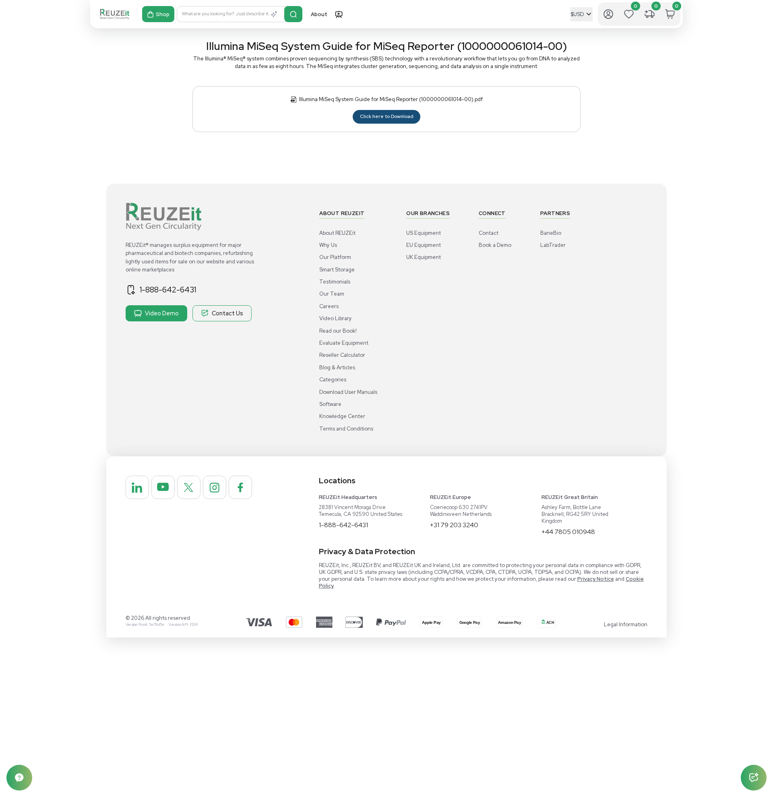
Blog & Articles (337, 367)
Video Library (335, 318)
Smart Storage (337, 269)
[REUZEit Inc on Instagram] (214, 487)
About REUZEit (337, 233)
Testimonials (334, 281)
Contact (488, 233)
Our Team (331, 293)
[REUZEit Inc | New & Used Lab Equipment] (114, 14)
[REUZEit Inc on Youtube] (163, 487)
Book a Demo (495, 245)
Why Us (328, 245)
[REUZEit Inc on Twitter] (188, 487)
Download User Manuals (348, 392)
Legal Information (625, 624)
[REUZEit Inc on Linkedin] (137, 487)
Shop (162, 14)
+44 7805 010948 (568, 532)
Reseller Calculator (342, 355)
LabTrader (553, 245)
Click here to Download (386, 116)
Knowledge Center (342, 416)
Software (330, 404)
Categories (332, 379)
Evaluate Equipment (343, 343)
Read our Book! (338, 330)
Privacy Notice (595, 578)
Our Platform (335, 257)
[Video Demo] (338, 14)
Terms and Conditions (346, 428)
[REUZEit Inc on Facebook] (240, 487)
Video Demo (162, 313)
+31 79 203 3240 (454, 525)
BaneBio (550, 233)
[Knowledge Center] (19, 778)
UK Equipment (423, 257)
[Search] (293, 14)
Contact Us (227, 313)
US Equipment (423, 233)
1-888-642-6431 (168, 289)
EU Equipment (423, 245)
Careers (329, 306)
